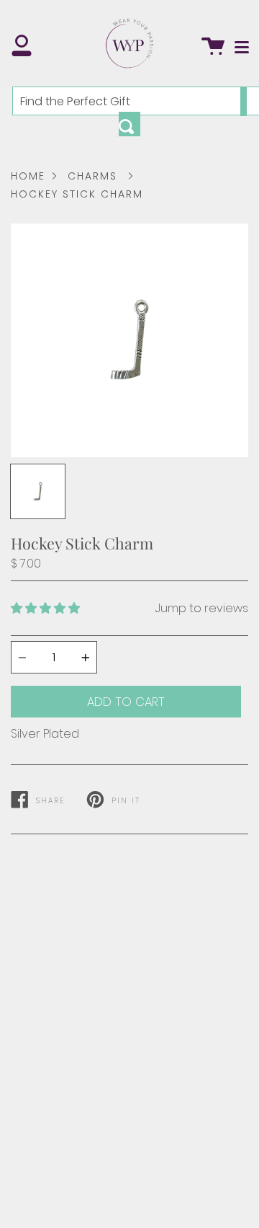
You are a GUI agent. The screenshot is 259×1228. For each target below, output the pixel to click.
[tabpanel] (129, 340)
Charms (92, 176)
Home (28, 176)
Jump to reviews (201, 608)
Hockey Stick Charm (77, 194)
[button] (45, 608)
